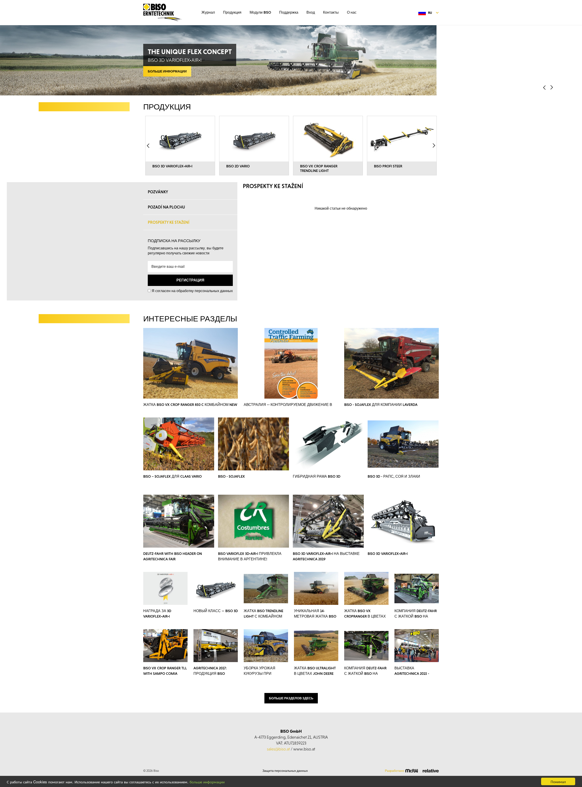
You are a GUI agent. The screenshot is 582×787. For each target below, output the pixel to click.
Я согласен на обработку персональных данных (192, 291)
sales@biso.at (278, 749)
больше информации (207, 782)
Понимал (558, 781)
